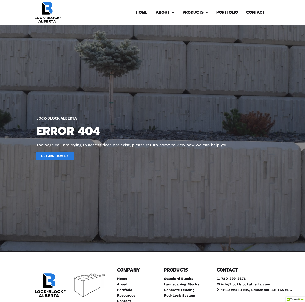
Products (193, 12)
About (163, 12)
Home (141, 12)
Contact (255, 12)
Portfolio (227, 12)
